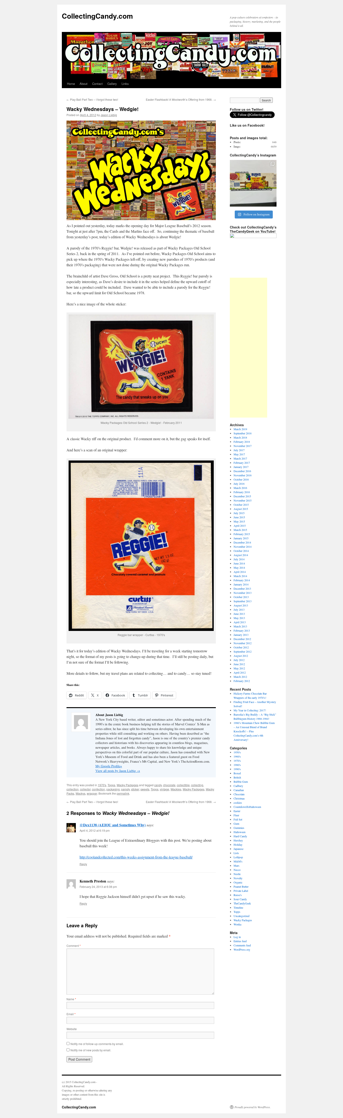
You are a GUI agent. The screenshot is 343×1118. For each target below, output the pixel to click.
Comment (73, 946)
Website (71, 1029)
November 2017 (243, 446)
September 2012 (243, 651)
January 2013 (241, 635)
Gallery (112, 83)
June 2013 (239, 614)
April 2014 (240, 572)
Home (71, 83)
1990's (237, 769)
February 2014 (242, 580)
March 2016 (240, 488)
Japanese (238, 849)
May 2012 (239, 668)
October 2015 (241, 504)
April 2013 (240, 622)
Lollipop (238, 857)
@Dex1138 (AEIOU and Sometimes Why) (113, 824)
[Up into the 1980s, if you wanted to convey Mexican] (253, 183)
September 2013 (243, 601)
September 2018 (243, 433)
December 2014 (242, 542)
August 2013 (241, 605)
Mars (236, 865)
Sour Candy (240, 899)
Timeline (238, 907)
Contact (97, 83)
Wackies (176, 789)
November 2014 (243, 546)
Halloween (239, 832)
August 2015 (241, 509)
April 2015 (240, 525)
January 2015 (241, 538)
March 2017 (240, 458)
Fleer (236, 815)
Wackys (80, 793)
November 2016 (243, 475)
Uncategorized (241, 916)
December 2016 (242, 471)
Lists (236, 853)
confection (98, 789)
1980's (237, 765)
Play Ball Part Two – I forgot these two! (92, 99)
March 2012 (240, 676)
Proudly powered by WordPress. (252, 1107)
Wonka (237, 924)
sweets (144, 789)
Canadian (239, 790)
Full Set (238, 819)
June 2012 (239, 664)
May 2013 (239, 618)
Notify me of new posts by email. (90, 1050)
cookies (238, 802)
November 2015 (243, 500)
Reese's (238, 895)
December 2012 (242, 639)
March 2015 (240, 530)
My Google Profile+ (108, 766)
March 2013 (240, 626)
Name (71, 999)
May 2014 (239, 567)
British (237, 777)
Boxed (237, 773)
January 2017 (241, 467)
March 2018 (240, 437)
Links (125, 83)
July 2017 (239, 450)
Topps (111, 785)
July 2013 (239, 609)
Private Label (241, 891)
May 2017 (239, 454)
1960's (237, 756)
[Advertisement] (248, 348)
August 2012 (241, 656)
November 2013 (243, 593)
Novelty (238, 878)
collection (72, 789)
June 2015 (239, 517)
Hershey (238, 840)
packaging (113, 789)
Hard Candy (240, 836)
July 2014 (239, 559)
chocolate (169, 785)
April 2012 (240, 672)
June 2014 (239, 563)
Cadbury (238, 786)
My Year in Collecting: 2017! (250, 710)
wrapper (92, 793)
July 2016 (239, 483)
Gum (236, 823)
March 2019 (240, 429)
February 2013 (242, 630)
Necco (237, 870)
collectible (183, 785)
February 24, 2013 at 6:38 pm (98, 887)
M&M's (238, 861)
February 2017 (242, 462)
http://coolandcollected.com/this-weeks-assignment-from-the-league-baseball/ (136, 857)
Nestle (237, 874)
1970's (102, 785)
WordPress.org (242, 949)
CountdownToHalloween (247, 807)
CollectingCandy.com (97, 16)
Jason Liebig (109, 115)
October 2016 (241, 479)
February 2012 (242, 681)
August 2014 (241, 555)
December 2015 (242, 496)
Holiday (238, 844)
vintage (164, 789)
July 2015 (239, 513)
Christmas (239, 798)
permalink (123, 793)
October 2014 (241, 551)
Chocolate (239, 794)
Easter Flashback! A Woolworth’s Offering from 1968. (181, 99)
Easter (237, 811)
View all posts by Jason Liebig (117, 770)
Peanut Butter (241, 886)
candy (158, 785)
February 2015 (242, 534)
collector (85, 789)
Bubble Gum (241, 781)
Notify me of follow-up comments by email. (97, 1044)
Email (71, 1014)
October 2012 (241, 647)
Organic (238, 882)
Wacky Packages (127, 785)
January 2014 (241, 584)
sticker (135, 789)
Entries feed (240, 941)
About (84, 83)
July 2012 (239, 660)
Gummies (239, 828)
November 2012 (243, 643)
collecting (197, 785)
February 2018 (242, 441)
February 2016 (242, 492)
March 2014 (240, 576)
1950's (237, 752)
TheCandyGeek (242, 903)
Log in (237, 937)
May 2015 (239, 521)
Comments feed (242, 945)
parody (125, 789)
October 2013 (241, 597)
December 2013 (242, 588)
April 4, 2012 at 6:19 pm (95, 830)
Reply (83, 864)
